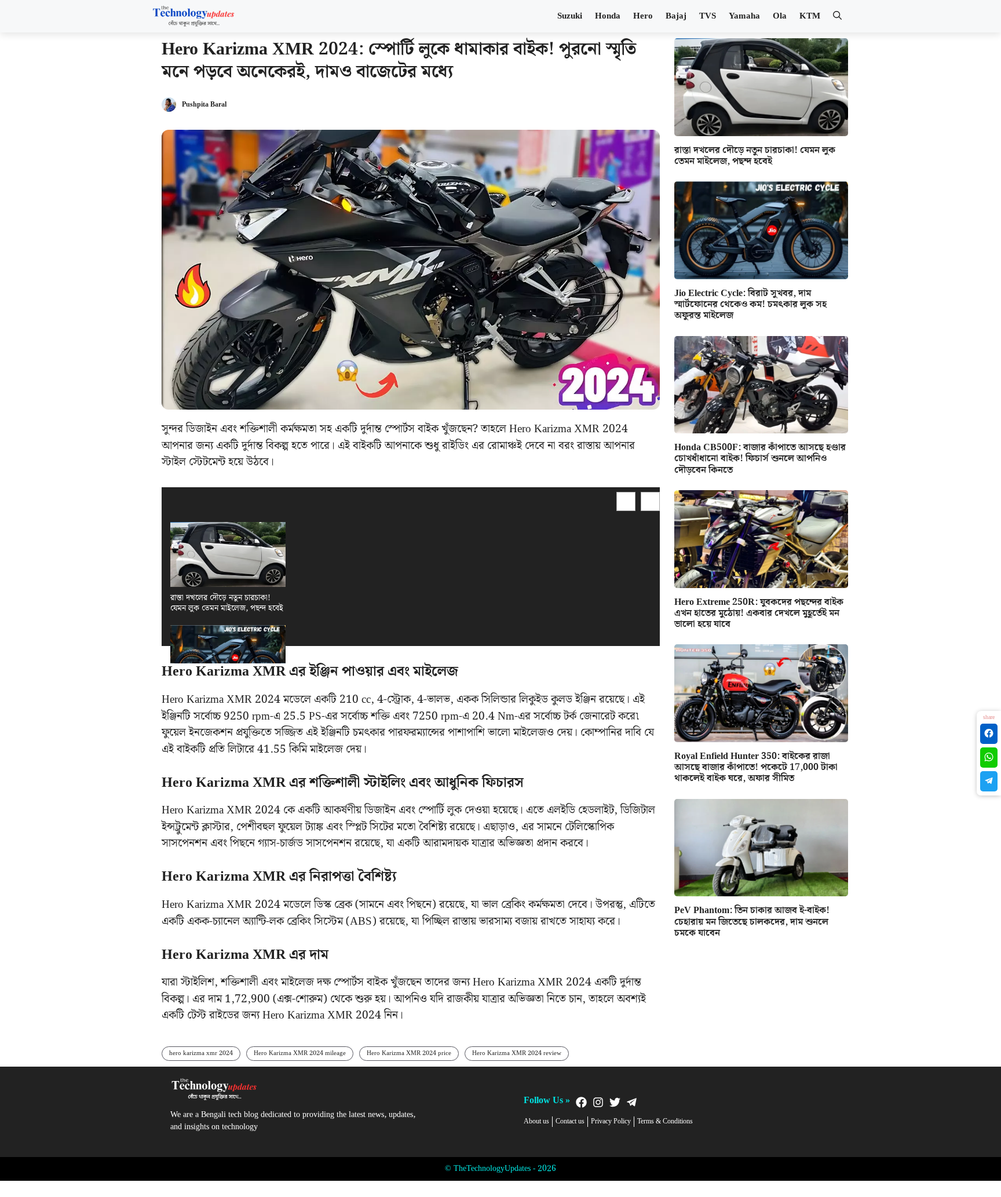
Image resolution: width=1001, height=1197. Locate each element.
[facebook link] (581, 1102)
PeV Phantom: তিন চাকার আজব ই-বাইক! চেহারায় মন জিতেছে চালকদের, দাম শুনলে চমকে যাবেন (752, 921)
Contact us (570, 1121)
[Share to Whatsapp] (989, 757)
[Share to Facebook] (989, 734)
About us (536, 1121)
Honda (607, 16)
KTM (809, 16)
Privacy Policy (611, 1121)
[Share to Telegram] (989, 781)
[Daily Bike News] (193, 16)
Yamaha (744, 16)
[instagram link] (598, 1102)
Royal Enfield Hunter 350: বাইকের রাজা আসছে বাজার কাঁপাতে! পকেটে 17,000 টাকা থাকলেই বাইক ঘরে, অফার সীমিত (756, 767)
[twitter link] (615, 1102)
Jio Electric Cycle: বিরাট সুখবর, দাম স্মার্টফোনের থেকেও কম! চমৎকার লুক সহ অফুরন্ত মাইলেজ (750, 304)
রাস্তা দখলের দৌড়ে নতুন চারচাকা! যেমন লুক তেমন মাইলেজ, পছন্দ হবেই (226, 603)
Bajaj (676, 16)
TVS (707, 16)
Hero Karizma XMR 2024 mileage (300, 1053)
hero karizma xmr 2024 (201, 1053)
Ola (780, 16)
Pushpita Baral (204, 105)
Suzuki (569, 16)
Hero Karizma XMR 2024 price (409, 1053)
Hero (643, 16)
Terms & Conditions (665, 1121)
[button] (837, 16)
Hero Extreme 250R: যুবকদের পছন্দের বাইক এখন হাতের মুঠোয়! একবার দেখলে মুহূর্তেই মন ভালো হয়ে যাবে (758, 613)
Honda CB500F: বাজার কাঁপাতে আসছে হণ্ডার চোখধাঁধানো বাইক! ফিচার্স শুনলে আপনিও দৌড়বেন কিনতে (760, 458)
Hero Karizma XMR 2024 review (516, 1053)
